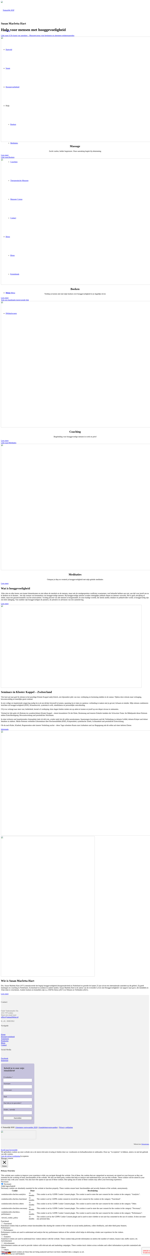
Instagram (4, 1061)
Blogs (3, 1043)
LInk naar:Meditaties (8, 443)
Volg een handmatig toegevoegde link (15, 300)
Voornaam (7, 1084)
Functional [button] (5, 1221)
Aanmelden (17, 1118)
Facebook (4, 1058)
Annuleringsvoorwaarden (48, 1127)
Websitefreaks (145, 1144)
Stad (5, 1097)
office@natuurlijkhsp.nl (9, 1017)
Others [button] (3, 1247)
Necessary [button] (5, 1182)
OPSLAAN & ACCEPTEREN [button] (12, 1254)
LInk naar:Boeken (7, 157)
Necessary (7, 1184)
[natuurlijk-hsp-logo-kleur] (7, 10)
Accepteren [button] (24, 1156)
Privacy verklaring (66, 1127)
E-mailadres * (8, 1077)
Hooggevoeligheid (8, 1037)
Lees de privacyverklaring (10, 1156)
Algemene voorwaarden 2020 (26, 1127)
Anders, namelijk (9, 1110)
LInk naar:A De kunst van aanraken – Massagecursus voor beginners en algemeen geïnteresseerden (37, 35)
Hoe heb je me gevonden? (12, 1103)
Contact (4, 1045)
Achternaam (8, 1090)
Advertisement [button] (6, 1241)
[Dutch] (3, 1253)
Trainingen (5, 1039)
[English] (6, 1253)
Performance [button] (5, 1228)
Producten (4, 1041)
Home (3, 1035)
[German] (9, 1253)
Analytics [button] (4, 1234)
